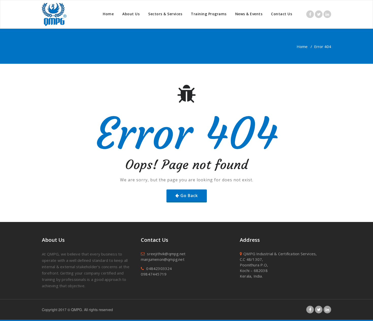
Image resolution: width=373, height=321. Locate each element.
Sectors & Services (165, 13)
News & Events (249, 13)
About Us (131, 13)
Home (108, 13)
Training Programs (209, 13)
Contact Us (281, 13)
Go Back (189, 195)
